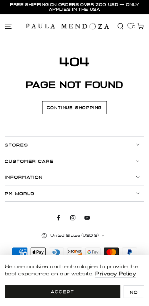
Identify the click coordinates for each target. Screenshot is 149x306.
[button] (120, 26)
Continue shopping (75, 107)
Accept (62, 291)
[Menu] (8, 26)
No (134, 292)
